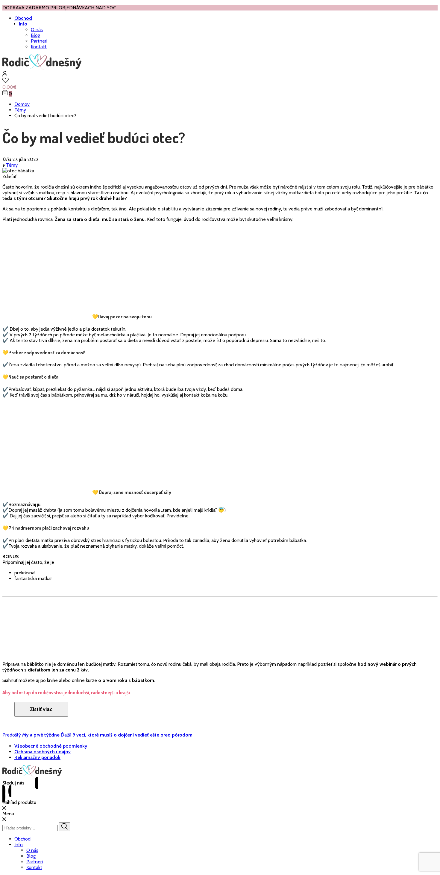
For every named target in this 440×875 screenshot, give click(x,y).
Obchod (23, 18)
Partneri (39, 41)
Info (23, 24)
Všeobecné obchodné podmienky (50, 746)
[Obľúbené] (220, 81)
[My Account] (4, 75)
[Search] (64, 826)
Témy (12, 165)
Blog (35, 35)
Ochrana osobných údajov (42, 751)
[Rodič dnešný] (42, 68)
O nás (37, 29)
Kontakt (39, 46)
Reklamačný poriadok (37, 757)
